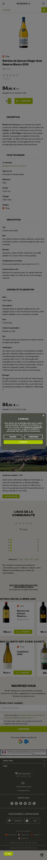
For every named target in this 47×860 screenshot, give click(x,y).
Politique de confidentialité (33, 427)
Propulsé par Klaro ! (37, 446)
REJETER (13, 437)
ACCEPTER (23, 442)
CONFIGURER (33, 437)
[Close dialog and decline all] (43, 415)
